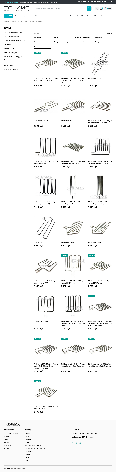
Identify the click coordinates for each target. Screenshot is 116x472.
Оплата (29, 2)
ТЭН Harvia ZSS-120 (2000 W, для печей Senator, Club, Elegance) (100, 365)
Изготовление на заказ (11, 2)
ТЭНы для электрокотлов (42, 16)
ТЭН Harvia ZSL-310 (41, 321)
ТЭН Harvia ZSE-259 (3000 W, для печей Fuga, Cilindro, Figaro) (100, 203)
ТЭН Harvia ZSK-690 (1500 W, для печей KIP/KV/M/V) (46, 282)
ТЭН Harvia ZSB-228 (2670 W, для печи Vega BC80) (46, 162)
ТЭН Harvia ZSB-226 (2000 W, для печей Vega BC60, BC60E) (100, 122)
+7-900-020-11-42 (78, 434)
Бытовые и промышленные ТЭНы (63, 16)
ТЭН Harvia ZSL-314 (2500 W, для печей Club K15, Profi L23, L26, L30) (73, 80)
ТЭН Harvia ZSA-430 (68, 121)
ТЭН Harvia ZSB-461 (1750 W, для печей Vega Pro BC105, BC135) (100, 162)
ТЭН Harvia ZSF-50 (95, 242)
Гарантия (37, 2)
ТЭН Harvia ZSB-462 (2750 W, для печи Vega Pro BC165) (46, 203)
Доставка (23, 2)
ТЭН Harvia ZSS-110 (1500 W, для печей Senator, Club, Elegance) (73, 365)
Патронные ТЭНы (92, 16)
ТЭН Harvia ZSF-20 (40, 242)
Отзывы (27, 442)
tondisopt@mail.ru (83, 1)
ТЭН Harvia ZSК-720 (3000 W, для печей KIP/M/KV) (46, 408)
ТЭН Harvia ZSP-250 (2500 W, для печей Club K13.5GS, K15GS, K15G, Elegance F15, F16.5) (100, 323)
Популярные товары (11, 69)
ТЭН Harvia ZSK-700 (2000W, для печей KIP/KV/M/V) (73, 282)
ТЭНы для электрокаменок (23, 16)
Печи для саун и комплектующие (23, 21)
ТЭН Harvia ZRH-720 (95, 78)
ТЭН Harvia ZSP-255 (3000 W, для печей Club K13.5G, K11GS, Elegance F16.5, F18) (46, 366)
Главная (6, 21)
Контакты (54, 2)
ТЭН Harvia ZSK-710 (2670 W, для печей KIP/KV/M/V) (100, 282)
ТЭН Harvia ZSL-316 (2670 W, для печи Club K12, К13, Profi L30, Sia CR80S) (73, 323)
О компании (45, 2)
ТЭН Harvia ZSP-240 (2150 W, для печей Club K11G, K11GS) (46, 79)
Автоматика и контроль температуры (11, 64)
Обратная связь (30, 451)
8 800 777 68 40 (96, 1)
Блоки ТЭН (80, 16)
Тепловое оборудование (12, 53)
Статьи (27, 436)
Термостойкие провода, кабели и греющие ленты (15, 58)
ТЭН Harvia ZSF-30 (67, 242)
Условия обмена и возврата (33, 445)
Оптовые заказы (30, 454)
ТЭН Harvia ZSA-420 (41, 121)
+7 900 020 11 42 (107, 1)
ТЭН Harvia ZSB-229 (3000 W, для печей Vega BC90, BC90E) (73, 162)
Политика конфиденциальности (35, 448)
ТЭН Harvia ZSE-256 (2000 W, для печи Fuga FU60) (73, 203)
